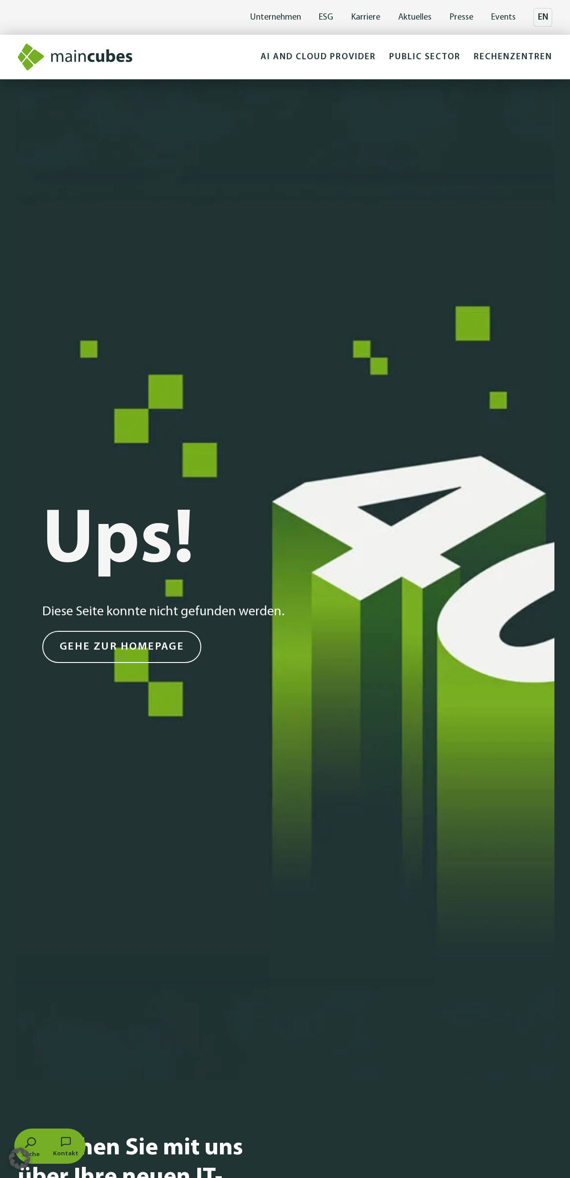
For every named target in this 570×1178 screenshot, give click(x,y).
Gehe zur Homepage (122, 647)
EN (543, 17)
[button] (318, 57)
